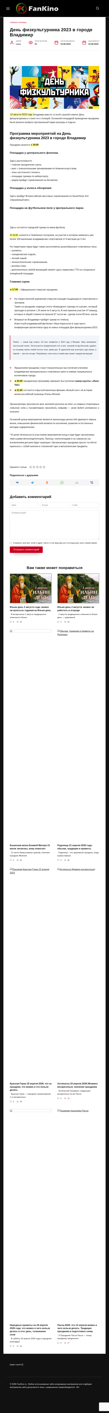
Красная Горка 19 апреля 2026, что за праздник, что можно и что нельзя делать (31, 1086)
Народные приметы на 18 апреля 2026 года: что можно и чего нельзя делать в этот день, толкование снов (30, 1330)
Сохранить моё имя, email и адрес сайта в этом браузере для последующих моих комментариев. (55, 543)
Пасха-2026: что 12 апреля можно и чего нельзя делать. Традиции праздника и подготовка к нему (77, 1328)
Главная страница (18, 22)
